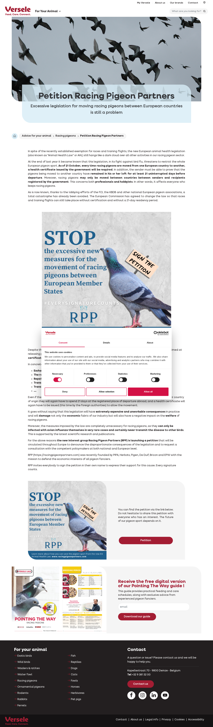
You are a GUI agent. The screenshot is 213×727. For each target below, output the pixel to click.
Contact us (140, 684)
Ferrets (21, 705)
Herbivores (77, 693)
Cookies (179, 719)
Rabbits (22, 699)
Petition (145, 540)
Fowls (74, 680)
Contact (193, 3)
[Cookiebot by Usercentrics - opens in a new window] (156, 333)
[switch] (90, 379)
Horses (75, 687)
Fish (73, 656)
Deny (65, 392)
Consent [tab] (63, 343)
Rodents (22, 693)
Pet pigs (76, 699)
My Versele (143, 3)
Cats (74, 674)
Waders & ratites (28, 668)
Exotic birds (24, 656)
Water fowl (24, 674)
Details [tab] (106, 343)
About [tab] (150, 343)
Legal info (151, 719)
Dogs (74, 668)
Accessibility (196, 719)
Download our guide (137, 616)
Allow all (148, 392)
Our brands (176, 3)
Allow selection (106, 392)
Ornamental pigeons (30, 687)
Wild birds (23, 662)
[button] (204, 3)
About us (160, 3)
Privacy (166, 719)
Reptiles (76, 662)
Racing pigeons (65, 136)
